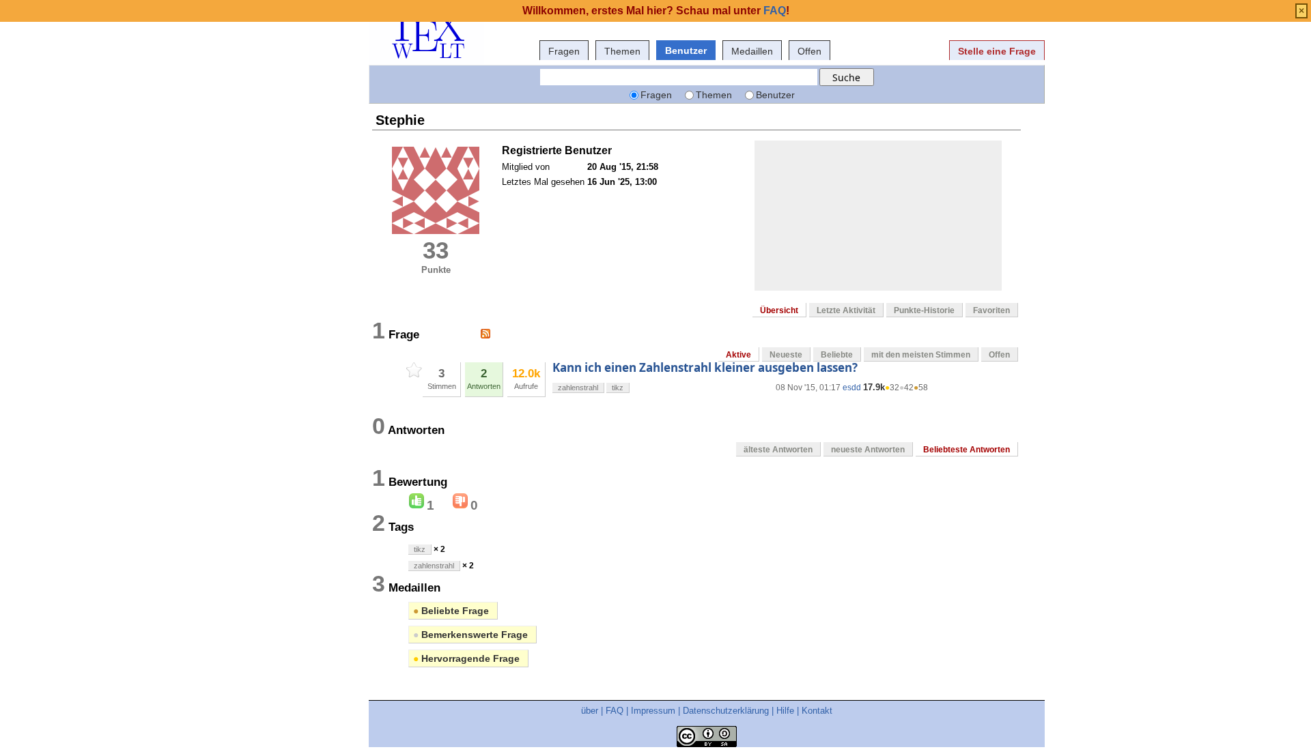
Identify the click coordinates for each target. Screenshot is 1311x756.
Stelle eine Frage (997, 51)
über (589, 711)
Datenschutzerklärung (726, 711)
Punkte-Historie (924, 310)
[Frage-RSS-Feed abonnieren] (485, 333)
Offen (809, 51)
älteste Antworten (778, 449)
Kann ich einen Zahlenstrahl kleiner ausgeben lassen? (705, 367)
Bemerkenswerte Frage (470, 634)
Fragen (564, 51)
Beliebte (837, 355)
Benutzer (686, 50)
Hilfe (785, 711)
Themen (622, 51)
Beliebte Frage (451, 610)
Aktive (738, 355)
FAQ (614, 711)
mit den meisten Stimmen (920, 355)
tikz (617, 387)
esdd (852, 387)
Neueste (786, 355)
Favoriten (991, 310)
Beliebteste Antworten (966, 449)
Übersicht (779, 310)
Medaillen (752, 51)
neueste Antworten (868, 449)
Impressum (653, 711)
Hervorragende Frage (466, 658)
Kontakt (817, 711)
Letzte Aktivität (846, 310)
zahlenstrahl (578, 387)
